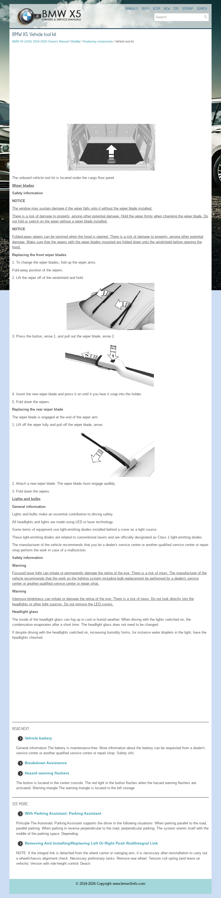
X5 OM (145, 8)
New (167, 8)
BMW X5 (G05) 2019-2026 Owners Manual (40, 41)
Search (202, 8)
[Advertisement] (110, 83)
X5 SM (156, 8)
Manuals (131, 8)
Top (176, 8)
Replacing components (98, 41)
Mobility (76, 41)
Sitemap (187, 8)
